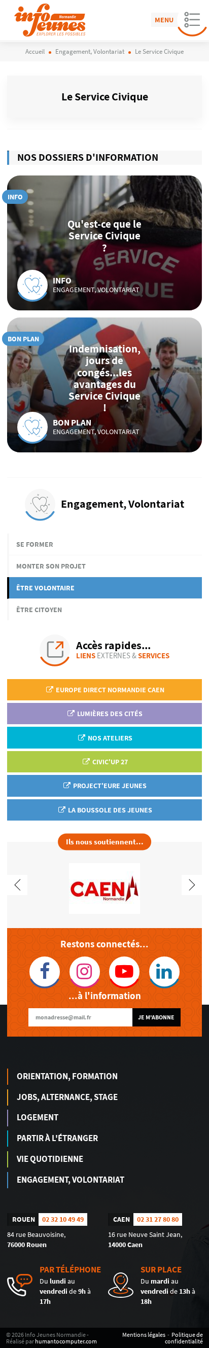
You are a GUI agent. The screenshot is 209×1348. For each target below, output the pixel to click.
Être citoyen (39, 609)
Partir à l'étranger (57, 1138)
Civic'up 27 (109, 761)
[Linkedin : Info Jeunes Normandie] (164, 971)
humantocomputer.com (66, 1341)
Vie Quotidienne (50, 1158)
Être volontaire (45, 587)
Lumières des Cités (109, 713)
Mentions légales (143, 1334)
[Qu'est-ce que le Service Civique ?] (104, 242)
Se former (34, 544)
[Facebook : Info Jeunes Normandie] (44, 971)
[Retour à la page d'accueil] (49, 20)
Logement (37, 1117)
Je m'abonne (156, 1017)
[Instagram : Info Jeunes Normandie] (84, 971)
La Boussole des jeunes (109, 809)
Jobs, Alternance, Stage (67, 1097)
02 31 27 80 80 (158, 1219)
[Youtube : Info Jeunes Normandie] (124, 971)
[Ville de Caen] (104, 887)
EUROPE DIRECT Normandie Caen (109, 689)
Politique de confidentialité (184, 1338)
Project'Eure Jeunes (109, 785)
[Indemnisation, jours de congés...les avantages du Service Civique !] (104, 384)
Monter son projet (51, 566)
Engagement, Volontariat (70, 1179)
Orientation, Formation (67, 1076)
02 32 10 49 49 (63, 1219)
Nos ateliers (109, 737)
